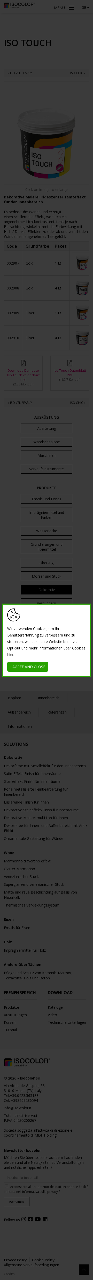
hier (10, 654)
